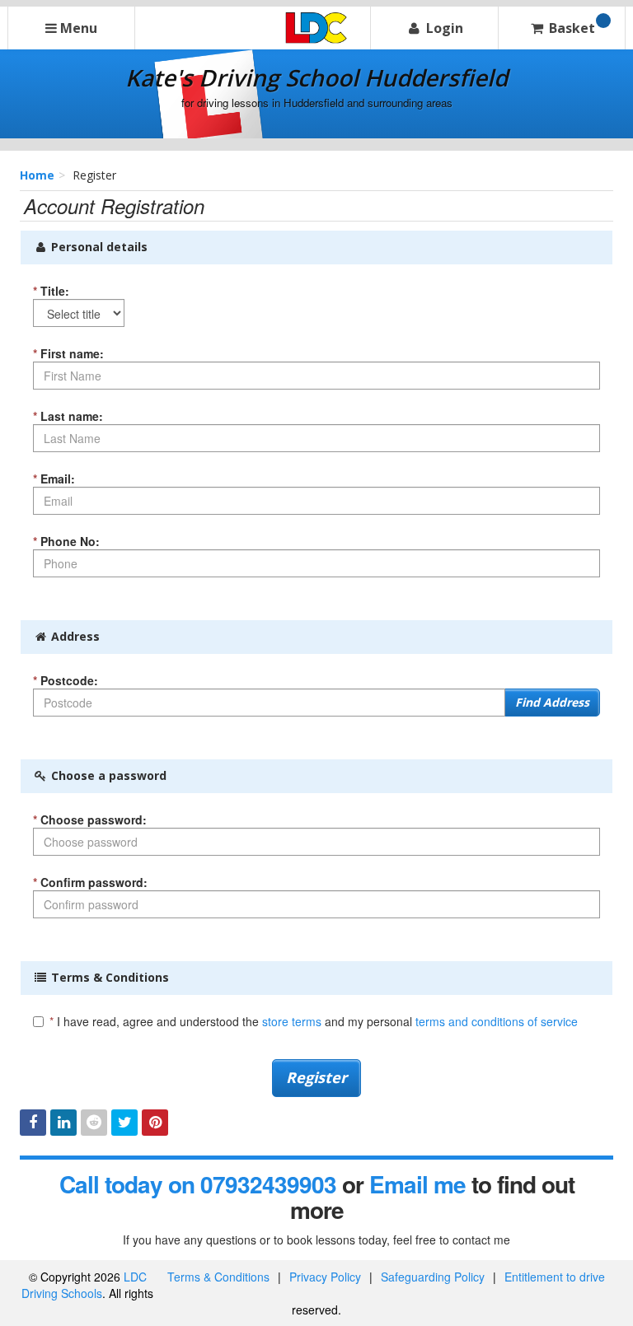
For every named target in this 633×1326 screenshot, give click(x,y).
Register (316, 1077)
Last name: (68, 416)
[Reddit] (94, 1122)
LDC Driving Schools (84, 1284)
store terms (291, 1021)
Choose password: (90, 819)
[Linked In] (63, 1122)
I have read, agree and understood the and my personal (313, 1021)
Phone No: (66, 541)
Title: (51, 290)
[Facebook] (33, 1122)
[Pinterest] (155, 1122)
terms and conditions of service (496, 1021)
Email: (54, 478)
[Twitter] (124, 1122)
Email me (417, 1184)
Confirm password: (90, 882)
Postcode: (65, 680)
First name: (68, 353)
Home (37, 175)
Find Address (552, 702)
